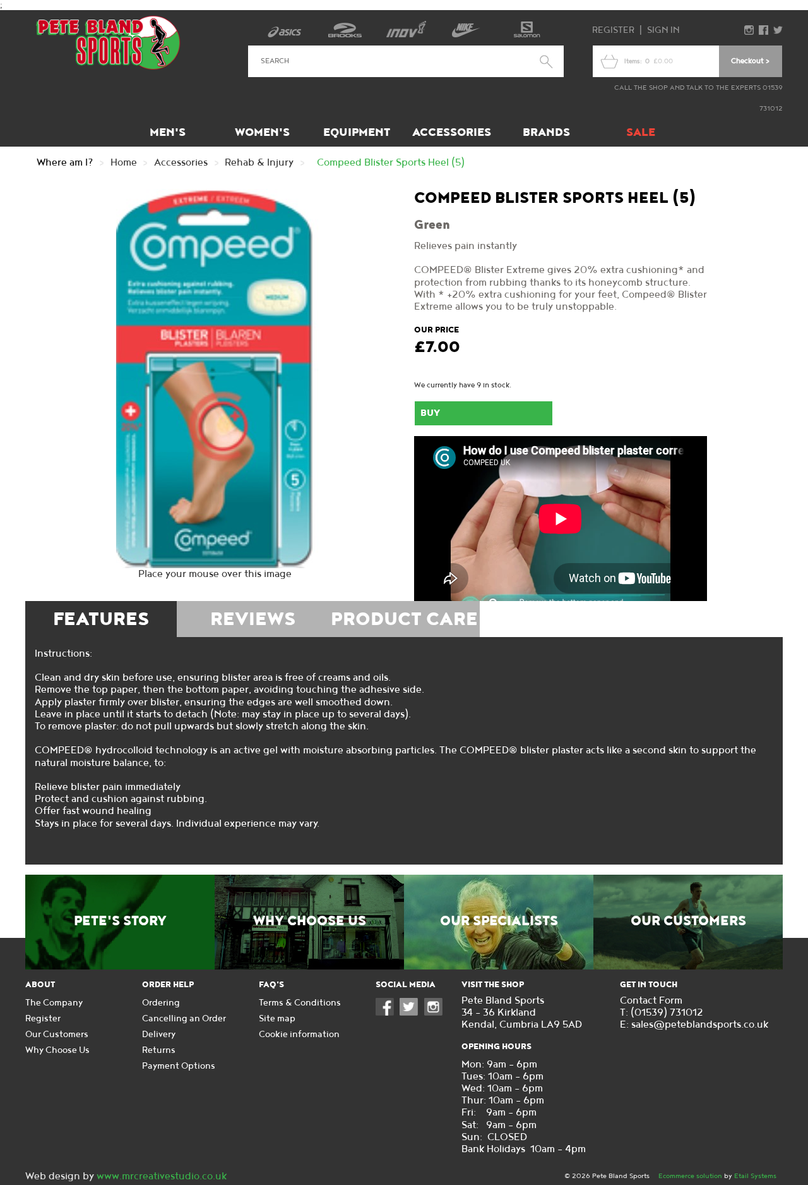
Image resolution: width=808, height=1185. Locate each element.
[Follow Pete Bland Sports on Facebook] (388, 1013)
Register (613, 30)
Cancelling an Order (184, 1018)
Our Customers (688, 921)
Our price (436, 330)
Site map (277, 1018)
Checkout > (750, 61)
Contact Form (651, 1001)
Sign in (663, 30)
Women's (262, 132)
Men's (168, 132)
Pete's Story (120, 921)
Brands (546, 132)
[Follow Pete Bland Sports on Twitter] (412, 1013)
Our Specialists (499, 921)
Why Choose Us (309, 921)
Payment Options (178, 1065)
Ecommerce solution (690, 1176)
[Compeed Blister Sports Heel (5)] (214, 378)
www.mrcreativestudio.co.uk (162, 1176)
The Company (54, 1002)
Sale (640, 132)
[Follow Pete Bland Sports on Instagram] (436, 1013)
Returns (158, 1050)
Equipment (356, 132)
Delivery (158, 1034)
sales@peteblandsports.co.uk (699, 1025)
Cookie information (299, 1034)
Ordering (161, 1002)
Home (123, 163)
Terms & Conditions (300, 1002)
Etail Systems (755, 1176)
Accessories (451, 132)
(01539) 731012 (667, 1013)
